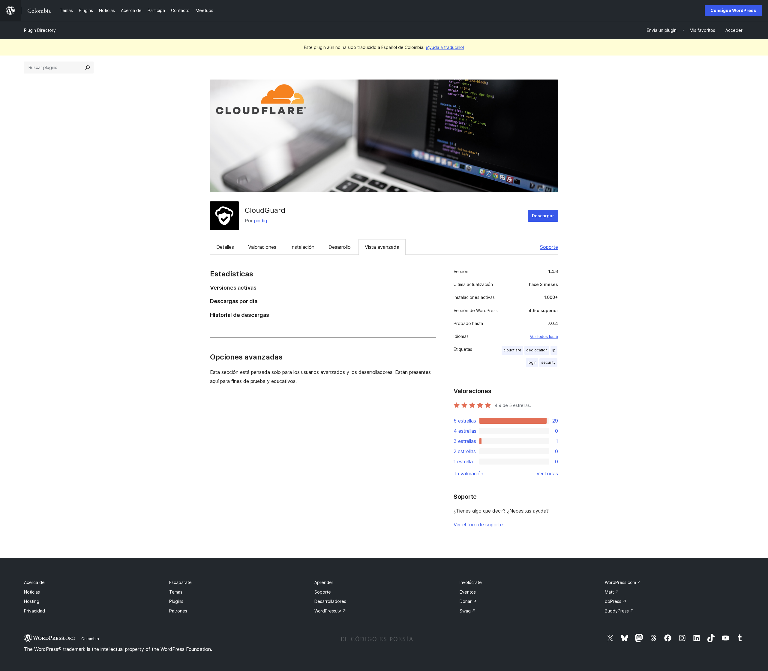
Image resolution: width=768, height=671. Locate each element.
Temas (175, 591)
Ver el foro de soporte (478, 525)
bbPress (615, 601)
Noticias (32, 591)
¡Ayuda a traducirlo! (445, 47)
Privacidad (34, 610)
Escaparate (180, 582)
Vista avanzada (382, 247)
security (548, 362)
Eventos (468, 591)
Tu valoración (468, 474)
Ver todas (547, 474)
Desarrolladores (330, 601)
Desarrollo (339, 247)
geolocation (537, 350)
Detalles (225, 247)
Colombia (90, 638)
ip (554, 350)
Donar (468, 601)
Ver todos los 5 (544, 336)
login (532, 362)
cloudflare (512, 350)
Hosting (31, 601)
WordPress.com (623, 582)
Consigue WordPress (733, 10)
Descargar (543, 215)
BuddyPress (619, 610)
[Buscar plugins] (88, 68)
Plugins (176, 601)
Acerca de (34, 582)
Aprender (323, 582)
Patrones (178, 610)
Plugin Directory (40, 30)
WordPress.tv (330, 610)
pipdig (260, 221)
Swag (468, 610)
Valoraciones (262, 247)
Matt (612, 591)
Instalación (302, 247)
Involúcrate (471, 582)
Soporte (549, 247)
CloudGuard (265, 210)
